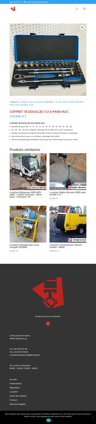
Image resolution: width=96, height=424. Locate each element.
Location (14, 392)
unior (31, 105)
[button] (82, 27)
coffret (65, 102)
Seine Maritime (21, 105)
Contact (13, 400)
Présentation (16, 383)
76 (56, 102)
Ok (49, 420)
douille (71, 102)
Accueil (13, 379)
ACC (59, 102)
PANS (12, 105)
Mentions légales (18, 404)
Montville (79, 102)
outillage (23, 102)
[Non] (93, 417)
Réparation (15, 387)
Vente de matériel (35, 102)
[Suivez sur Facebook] (48, 324)
